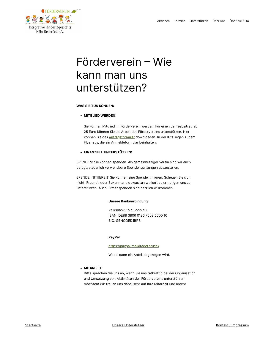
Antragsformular (122, 137)
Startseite (33, 325)
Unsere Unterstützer (128, 325)
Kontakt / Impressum (232, 325)
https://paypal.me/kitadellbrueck (133, 246)
